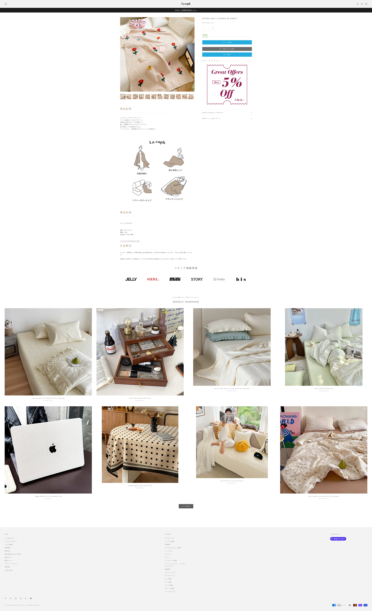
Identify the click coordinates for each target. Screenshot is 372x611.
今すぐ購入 (227, 54)
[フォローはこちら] (6, 598)
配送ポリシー (9, 560)
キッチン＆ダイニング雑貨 (173, 548)
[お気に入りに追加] (89, 311)
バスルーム (168, 554)
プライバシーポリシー (11, 564)
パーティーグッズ (170, 572)
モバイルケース (169, 576)
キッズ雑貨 (168, 579)
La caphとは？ (9, 538)
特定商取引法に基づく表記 (13, 554)
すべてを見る (186, 506)
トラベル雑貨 (169, 585)
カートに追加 (227, 42)
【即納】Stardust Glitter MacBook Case (48, 496)
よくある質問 (9, 544)
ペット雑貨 (168, 582)
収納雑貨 (167, 569)
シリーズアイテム (170, 592)
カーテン (167, 557)
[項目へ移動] (123, 96)
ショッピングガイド (11, 541)
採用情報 (7, 548)
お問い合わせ (9, 570)
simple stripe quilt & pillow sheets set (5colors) (232, 388)
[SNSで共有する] (209, 60)
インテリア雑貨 (169, 541)
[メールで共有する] (217, 60)
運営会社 (7, 551)
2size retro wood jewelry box (140, 398)
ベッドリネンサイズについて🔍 (129, 241)
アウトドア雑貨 (169, 588)
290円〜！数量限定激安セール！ (186, 10)
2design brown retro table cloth (140, 485)
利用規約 (7, 567)
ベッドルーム (169, 551)
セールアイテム (169, 538)
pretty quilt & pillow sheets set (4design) (324, 496)
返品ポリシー (9, 557)
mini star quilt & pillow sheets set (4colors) (48, 398)
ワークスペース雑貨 (171, 560)
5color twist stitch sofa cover (231, 481)
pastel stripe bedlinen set (323, 388)
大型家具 (167, 544)
